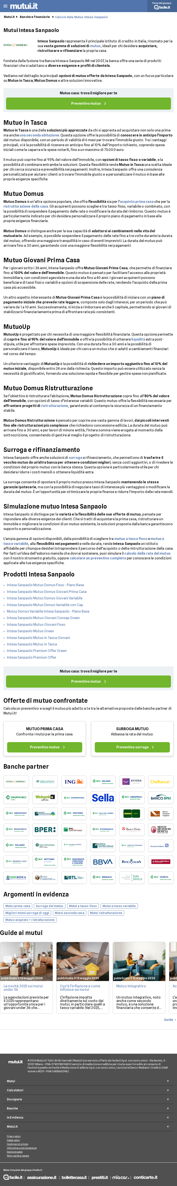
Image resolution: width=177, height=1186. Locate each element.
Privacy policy (14, 1136)
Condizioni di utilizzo (17, 1144)
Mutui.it (9, 17)
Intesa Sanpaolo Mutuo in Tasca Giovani (38, 638)
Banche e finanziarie (35, 17)
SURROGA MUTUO (132, 729)
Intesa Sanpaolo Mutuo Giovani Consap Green (43, 618)
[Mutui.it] (24, 10)
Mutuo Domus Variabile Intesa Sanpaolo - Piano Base (48, 611)
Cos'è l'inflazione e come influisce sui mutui (80, 988)
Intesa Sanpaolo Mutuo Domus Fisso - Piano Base (45, 585)
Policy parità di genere (18, 1155)
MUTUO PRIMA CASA (44, 729)
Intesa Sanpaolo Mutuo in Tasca (32, 644)
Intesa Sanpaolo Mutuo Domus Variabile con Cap (45, 605)
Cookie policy (13, 1140)
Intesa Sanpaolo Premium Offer (31, 657)
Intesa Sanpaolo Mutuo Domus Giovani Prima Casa (47, 592)
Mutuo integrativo (131, 986)
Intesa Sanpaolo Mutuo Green (30, 631)
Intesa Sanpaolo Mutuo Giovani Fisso (36, 625)
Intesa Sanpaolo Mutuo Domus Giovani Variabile (44, 598)
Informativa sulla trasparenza (22, 1148)
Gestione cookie (15, 1152)
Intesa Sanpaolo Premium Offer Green (37, 651)
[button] (5, 6)
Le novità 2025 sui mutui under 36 (23, 988)
